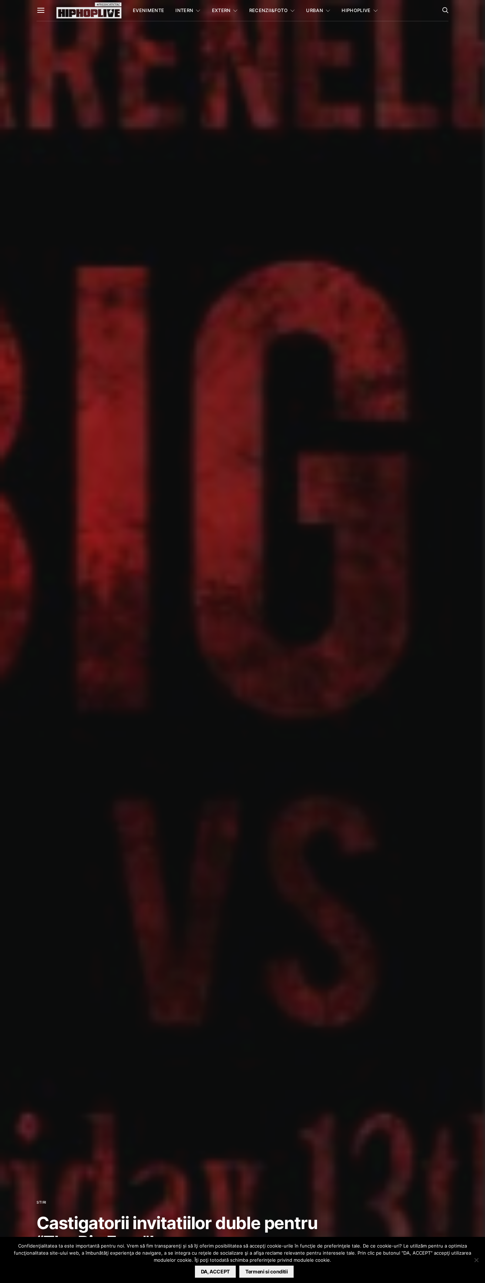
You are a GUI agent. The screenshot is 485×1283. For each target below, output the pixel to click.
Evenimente (148, 10)
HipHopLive (356, 10)
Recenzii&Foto (268, 10)
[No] (476, 1259)
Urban (314, 10)
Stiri (42, 1202)
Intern (184, 10)
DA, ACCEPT (215, 1271)
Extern (221, 10)
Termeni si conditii (266, 1271)
